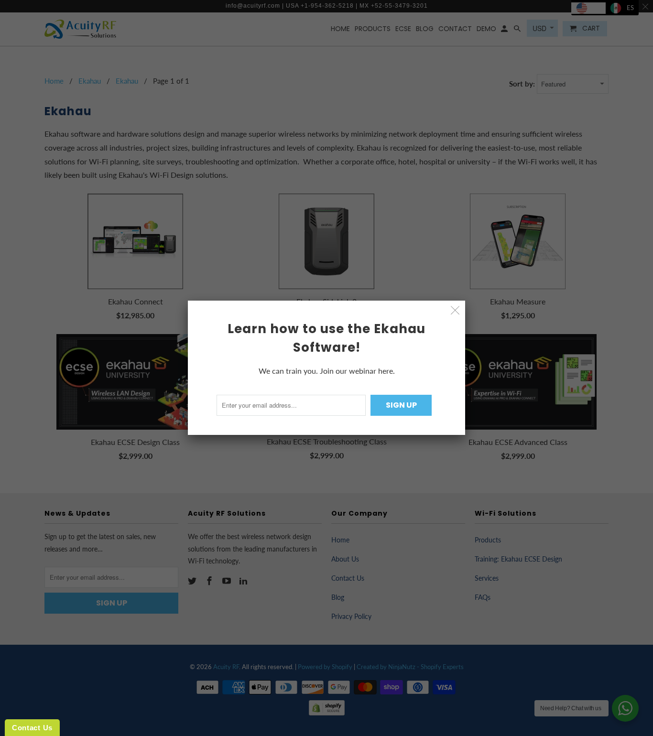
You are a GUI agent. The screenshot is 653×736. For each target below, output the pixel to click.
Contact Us (32, 728)
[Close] (455, 310)
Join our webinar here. (357, 370)
